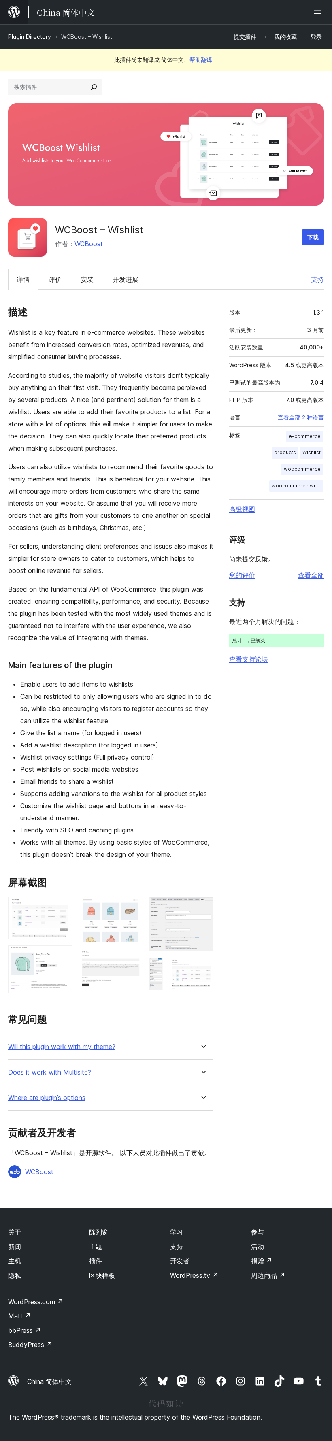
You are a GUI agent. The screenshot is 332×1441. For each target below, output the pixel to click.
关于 (14, 1232)
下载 (313, 237)
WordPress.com (35, 1302)
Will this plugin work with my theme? (61, 1047)
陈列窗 (99, 1232)
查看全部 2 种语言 (301, 417)
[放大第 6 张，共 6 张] (202, 968)
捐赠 (261, 1261)
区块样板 (102, 1275)
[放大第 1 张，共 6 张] (61, 908)
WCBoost (88, 244)
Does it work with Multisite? (49, 1072)
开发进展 (125, 279)
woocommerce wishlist (297, 486)
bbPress (24, 1330)
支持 (317, 279)
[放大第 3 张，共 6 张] (132, 908)
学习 (176, 1232)
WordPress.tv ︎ (194, 1275)
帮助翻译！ (203, 59)
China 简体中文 (49, 1381)
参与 (257, 1232)
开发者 (179, 1261)
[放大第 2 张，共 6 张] (61, 956)
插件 (95, 1261)
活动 (257, 1247)
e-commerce (305, 436)
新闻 (14, 1247)
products (285, 452)
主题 (95, 1247)
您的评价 (242, 575)
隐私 (14, 1275)
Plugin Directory (29, 36)
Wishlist (311, 452)
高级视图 (242, 509)
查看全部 (311, 575)
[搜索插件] (94, 87)
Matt (19, 1316)
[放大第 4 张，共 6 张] (132, 960)
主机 (14, 1261)
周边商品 (268, 1275)
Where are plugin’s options (46, 1098)
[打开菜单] (319, 12)
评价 (55, 279)
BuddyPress (30, 1345)
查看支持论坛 (248, 659)
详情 (23, 279)
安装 (87, 279)
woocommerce (302, 469)
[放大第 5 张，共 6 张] (202, 908)
